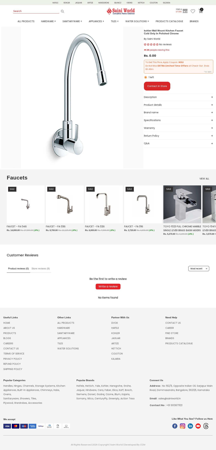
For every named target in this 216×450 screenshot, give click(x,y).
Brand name (151, 112)
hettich (116, 348)
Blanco (117, 3)
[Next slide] (205, 212)
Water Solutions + (137, 21)
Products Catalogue (169, 21)
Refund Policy (12, 364)
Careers (8, 343)
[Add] (39, 218)
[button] (151, 44)
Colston (154, 3)
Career (169, 328)
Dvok (114, 323)
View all (204, 178)
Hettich (141, 3)
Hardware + (48, 21)
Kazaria (166, 3)
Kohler (67, 3)
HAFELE (55, 3)
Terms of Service (13, 353)
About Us (9, 328)
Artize (90, 3)
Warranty (149, 128)
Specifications (152, 120)
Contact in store (157, 86)
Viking (129, 3)
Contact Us (11, 348)
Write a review (108, 286)
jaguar (115, 338)
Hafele (115, 328)
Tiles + (115, 21)
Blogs (7, 338)
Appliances (64, 338)
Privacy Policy (12, 359)
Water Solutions (68, 348)
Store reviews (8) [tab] (41, 268)
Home (6, 323)
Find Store (171, 333)
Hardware (63, 328)
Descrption (150, 97)
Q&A (146, 143)
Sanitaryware (66, 333)
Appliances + (96, 21)
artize (115, 343)
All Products (26, 21)
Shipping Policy (12, 369)
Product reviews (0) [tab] (18, 268)
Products (9, 333)
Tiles (60, 343)
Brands (194, 21)
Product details (153, 105)
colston (117, 353)
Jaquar (78, 3)
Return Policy (151, 135)
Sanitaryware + (72, 21)
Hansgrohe (103, 3)
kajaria (115, 359)
